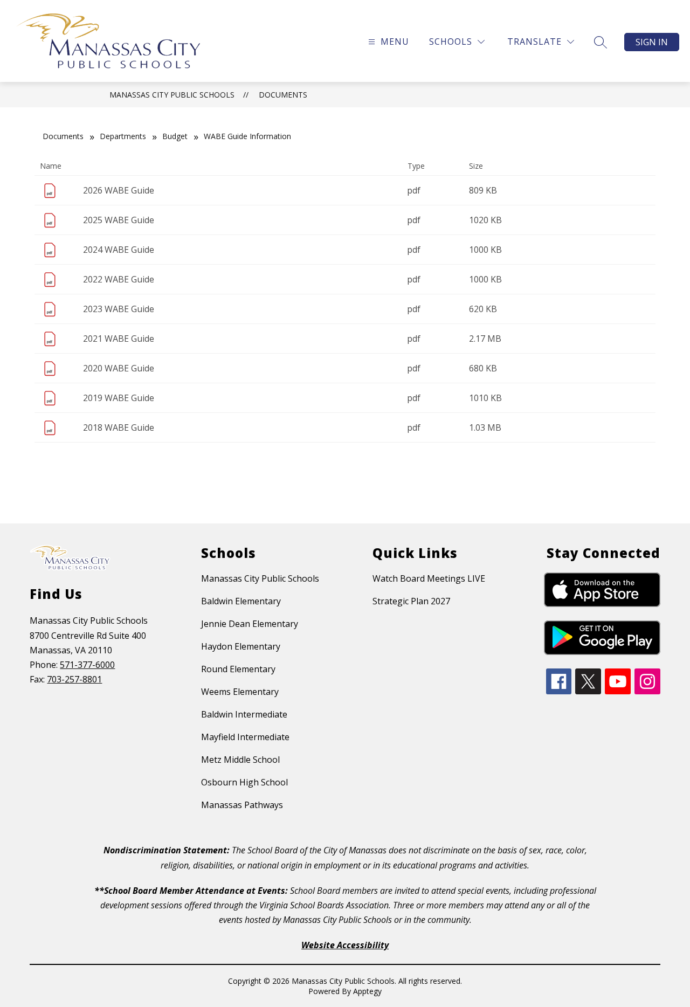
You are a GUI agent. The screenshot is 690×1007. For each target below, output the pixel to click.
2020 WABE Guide (118, 368)
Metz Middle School (240, 759)
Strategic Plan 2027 (411, 601)
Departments (123, 136)
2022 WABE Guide (118, 279)
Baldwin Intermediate (244, 714)
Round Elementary (238, 669)
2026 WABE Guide (118, 190)
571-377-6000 (87, 665)
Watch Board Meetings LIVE (428, 578)
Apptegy (367, 991)
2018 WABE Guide (118, 427)
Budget (175, 136)
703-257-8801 (74, 679)
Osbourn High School (244, 782)
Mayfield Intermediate (245, 737)
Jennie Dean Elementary (249, 624)
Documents (283, 94)
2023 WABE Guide (118, 309)
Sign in (652, 42)
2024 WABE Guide (118, 250)
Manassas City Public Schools (171, 94)
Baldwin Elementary (241, 601)
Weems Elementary (240, 692)
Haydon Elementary (240, 646)
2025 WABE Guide (118, 220)
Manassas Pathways (242, 805)
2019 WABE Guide (118, 398)
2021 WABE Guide (118, 338)
